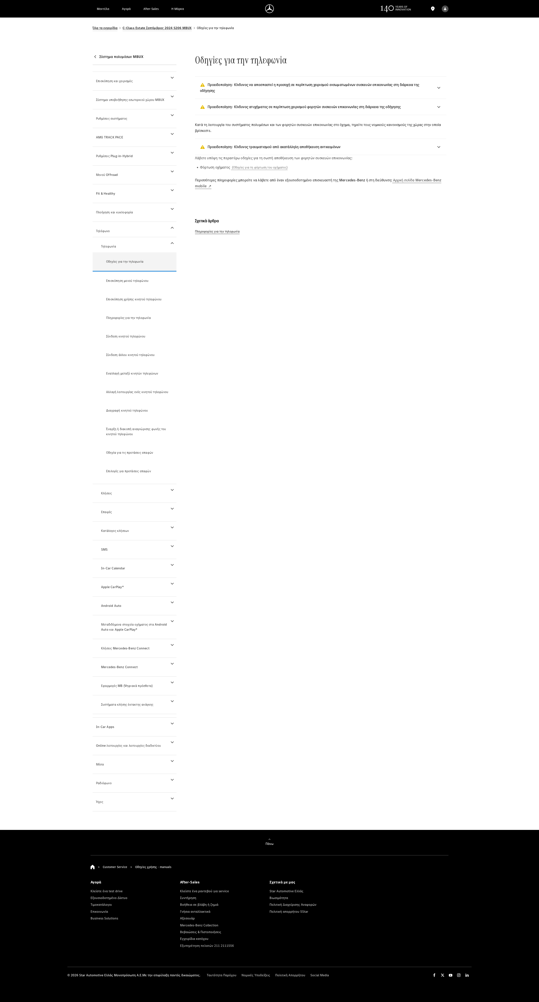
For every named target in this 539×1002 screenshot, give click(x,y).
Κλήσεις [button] (106, 493)
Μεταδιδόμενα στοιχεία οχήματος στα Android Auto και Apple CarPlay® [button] (134, 627)
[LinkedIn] (467, 975)
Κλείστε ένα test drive (107, 891)
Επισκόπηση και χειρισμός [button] (114, 81)
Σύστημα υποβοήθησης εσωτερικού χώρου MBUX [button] (130, 100)
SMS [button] (104, 549)
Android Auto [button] (111, 605)
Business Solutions (104, 918)
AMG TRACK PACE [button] (109, 137)
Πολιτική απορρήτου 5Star (289, 911)
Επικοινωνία (99, 911)
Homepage (93, 867)
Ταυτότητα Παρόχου (221, 975)
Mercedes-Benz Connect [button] (119, 667)
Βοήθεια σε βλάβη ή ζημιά (199, 904)
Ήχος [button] (99, 802)
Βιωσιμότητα (279, 898)
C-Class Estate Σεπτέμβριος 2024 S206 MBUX (157, 28)
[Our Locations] (433, 8)
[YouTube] (450, 975)
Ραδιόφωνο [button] (104, 783)
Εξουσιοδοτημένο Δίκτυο (109, 898)
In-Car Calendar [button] (113, 568)
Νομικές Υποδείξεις (255, 975)
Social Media (319, 975)
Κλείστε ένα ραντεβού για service (204, 891)
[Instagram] (458, 975)
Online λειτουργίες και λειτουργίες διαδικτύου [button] (128, 745)
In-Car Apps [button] (105, 727)
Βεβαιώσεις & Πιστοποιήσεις (200, 932)
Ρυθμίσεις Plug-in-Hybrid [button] (114, 156)
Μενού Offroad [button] (107, 175)
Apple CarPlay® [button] (112, 587)
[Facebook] (434, 975)
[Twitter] (442, 975)
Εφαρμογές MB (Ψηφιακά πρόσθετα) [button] (127, 686)
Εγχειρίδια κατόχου (194, 938)
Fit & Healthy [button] (105, 193)
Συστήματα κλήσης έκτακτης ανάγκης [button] (127, 704)
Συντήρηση (188, 898)
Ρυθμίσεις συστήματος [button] (111, 118)
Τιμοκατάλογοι (101, 904)
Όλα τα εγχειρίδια (105, 28)
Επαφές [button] (106, 512)
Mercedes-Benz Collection (199, 925)
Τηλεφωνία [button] (108, 246)
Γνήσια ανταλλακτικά (195, 911)
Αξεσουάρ (187, 918)
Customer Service (115, 867)
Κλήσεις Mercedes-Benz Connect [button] (125, 648)
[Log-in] (445, 8)
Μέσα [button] (100, 764)
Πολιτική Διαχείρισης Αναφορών (293, 904)
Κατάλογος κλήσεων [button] (115, 530)
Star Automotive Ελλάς (286, 891)
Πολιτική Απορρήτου (290, 975)
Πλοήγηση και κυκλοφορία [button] (114, 212)
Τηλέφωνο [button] (103, 231)
